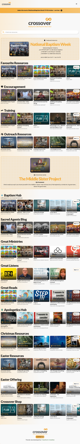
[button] (40, 10)
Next (75, 67)
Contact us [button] (40, 437)
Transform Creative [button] (48, 440)
